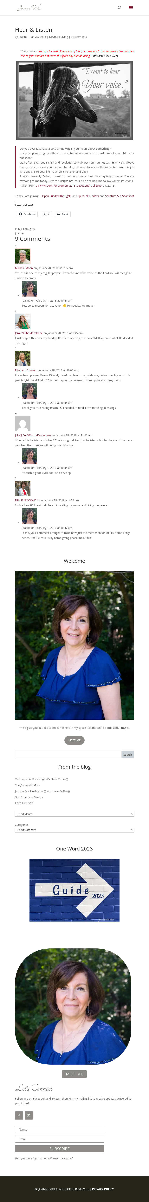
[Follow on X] (29, 1115)
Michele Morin (24, 268)
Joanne (23, 37)
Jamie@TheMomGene (29, 333)
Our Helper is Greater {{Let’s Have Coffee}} (41, 779)
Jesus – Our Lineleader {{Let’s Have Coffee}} (42, 791)
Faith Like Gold (24, 803)
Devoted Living (58, 37)
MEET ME (74, 740)
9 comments (79, 37)
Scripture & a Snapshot (119, 196)
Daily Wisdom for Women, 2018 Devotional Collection (69, 185)
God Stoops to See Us (29, 797)
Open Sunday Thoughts (57, 196)
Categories (22, 824)
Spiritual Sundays (88, 196)
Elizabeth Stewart (26, 370)
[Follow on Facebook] (19, 1115)
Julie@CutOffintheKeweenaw (33, 435)
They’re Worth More (27, 785)
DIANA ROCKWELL (27, 500)
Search (127, 754)
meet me (74, 1074)
